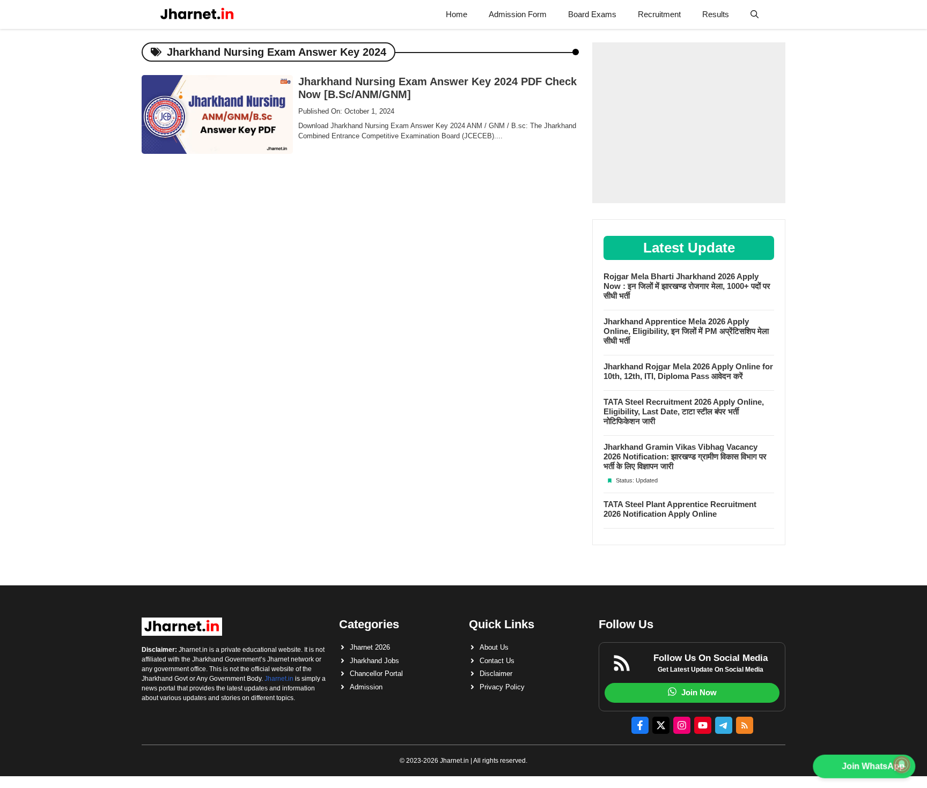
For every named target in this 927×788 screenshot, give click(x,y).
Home (456, 14)
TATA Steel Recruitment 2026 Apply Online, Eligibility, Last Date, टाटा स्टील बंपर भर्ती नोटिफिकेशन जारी (684, 411)
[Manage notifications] (901, 764)
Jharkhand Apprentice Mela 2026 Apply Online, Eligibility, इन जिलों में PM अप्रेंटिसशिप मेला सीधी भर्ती (686, 331)
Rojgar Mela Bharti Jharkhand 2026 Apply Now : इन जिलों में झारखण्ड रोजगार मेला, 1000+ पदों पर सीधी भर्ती (687, 286)
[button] (754, 14)
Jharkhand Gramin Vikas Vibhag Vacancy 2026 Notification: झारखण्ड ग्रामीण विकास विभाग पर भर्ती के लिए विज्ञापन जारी (685, 456)
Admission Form (518, 14)
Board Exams (592, 14)
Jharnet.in (278, 678)
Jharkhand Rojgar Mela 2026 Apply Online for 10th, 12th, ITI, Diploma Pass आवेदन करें (688, 371)
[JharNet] (197, 14)
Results (715, 14)
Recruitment (659, 14)
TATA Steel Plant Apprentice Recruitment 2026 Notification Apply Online (680, 509)
